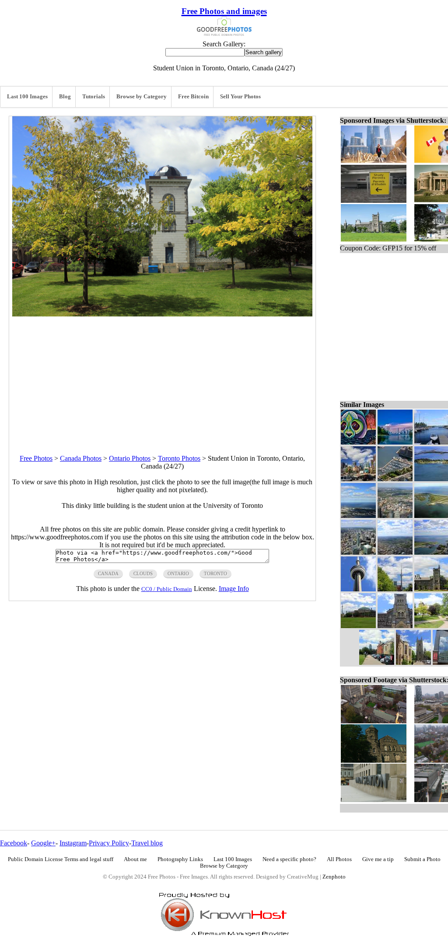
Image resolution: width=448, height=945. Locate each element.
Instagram (73, 843)
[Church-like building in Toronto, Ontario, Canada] (395, 625)
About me (135, 859)
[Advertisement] (162, 377)
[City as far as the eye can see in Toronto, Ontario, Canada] (395, 552)
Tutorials (93, 97)
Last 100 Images (27, 97)
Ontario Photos (129, 458)
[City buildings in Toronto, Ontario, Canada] (358, 552)
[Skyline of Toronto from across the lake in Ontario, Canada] (395, 442)
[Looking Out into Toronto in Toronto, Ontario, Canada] (395, 515)
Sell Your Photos (240, 97)
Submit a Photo (422, 859)
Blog (65, 97)
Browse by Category (141, 97)
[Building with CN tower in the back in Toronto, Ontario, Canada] (358, 625)
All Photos (339, 859)
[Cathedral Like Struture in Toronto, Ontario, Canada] (413, 662)
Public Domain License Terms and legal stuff (60, 859)
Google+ (43, 843)
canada (108, 573)
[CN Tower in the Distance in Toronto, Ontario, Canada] (395, 589)
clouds (143, 573)
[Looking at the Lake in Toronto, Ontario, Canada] (358, 515)
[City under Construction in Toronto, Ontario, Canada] (358, 479)
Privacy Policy (109, 843)
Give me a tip (378, 859)
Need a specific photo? (289, 859)
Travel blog (147, 843)
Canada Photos (81, 458)
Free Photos (36, 458)
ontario (178, 573)
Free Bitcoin (193, 97)
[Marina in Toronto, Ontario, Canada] (395, 479)
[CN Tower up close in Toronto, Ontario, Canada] (358, 589)
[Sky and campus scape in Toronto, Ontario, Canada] (376, 662)
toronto (215, 573)
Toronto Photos (179, 458)
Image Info (234, 588)
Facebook (13, 843)
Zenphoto (334, 877)
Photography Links (180, 859)
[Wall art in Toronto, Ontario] (358, 442)
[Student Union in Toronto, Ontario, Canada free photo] (162, 314)
